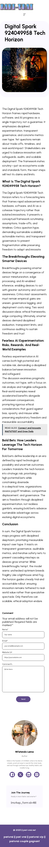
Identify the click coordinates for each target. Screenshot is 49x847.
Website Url (7, 652)
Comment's (7, 664)
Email (5, 641)
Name (5, 629)
